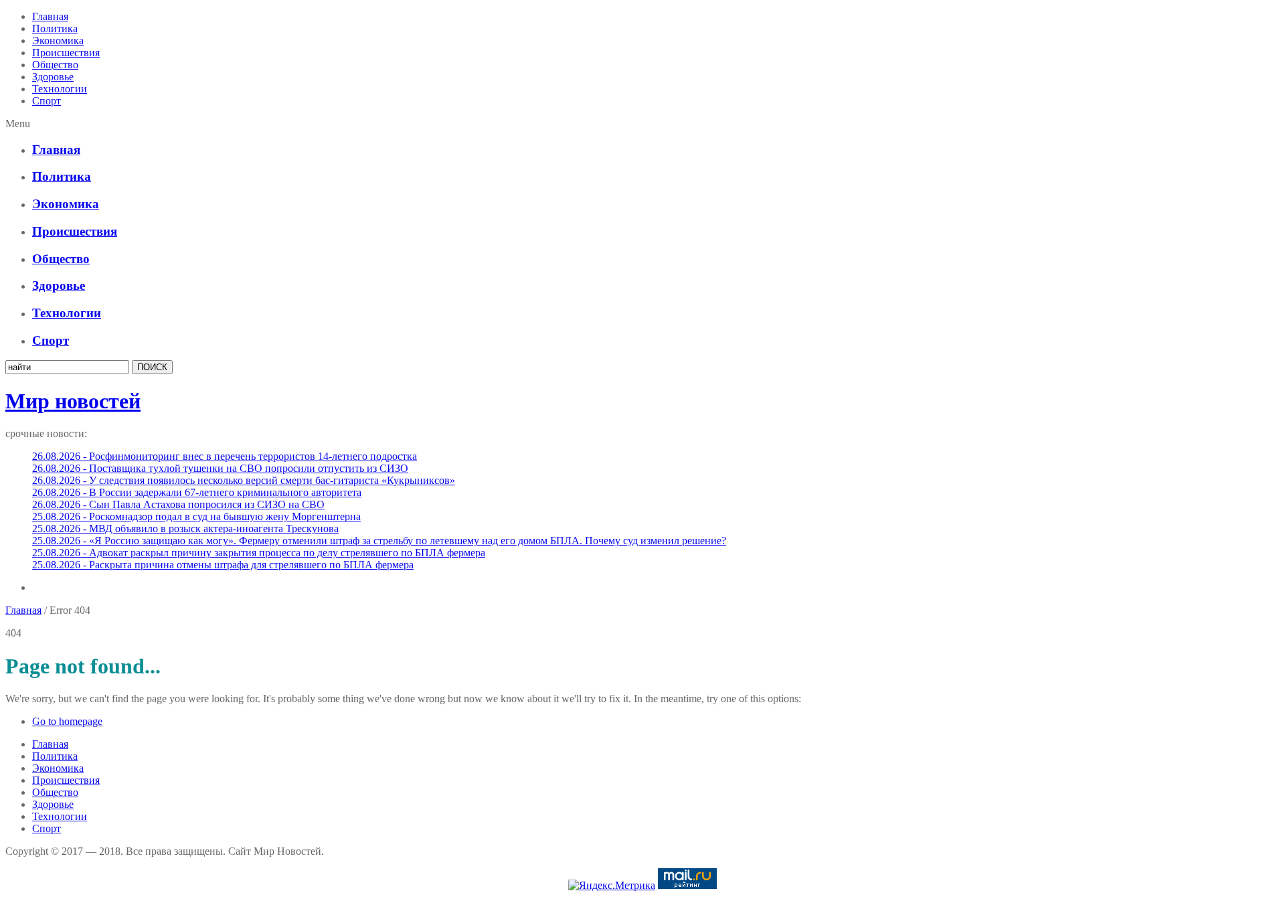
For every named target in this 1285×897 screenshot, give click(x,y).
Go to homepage (67, 721)
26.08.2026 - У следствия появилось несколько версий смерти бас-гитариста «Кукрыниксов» (243, 480)
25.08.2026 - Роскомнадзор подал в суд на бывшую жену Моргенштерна (196, 516)
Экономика (58, 40)
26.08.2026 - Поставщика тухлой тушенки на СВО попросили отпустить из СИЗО (220, 468)
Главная (50, 16)
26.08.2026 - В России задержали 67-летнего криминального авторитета (196, 492)
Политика (55, 28)
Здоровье (53, 76)
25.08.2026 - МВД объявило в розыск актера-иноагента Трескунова (185, 528)
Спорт (46, 100)
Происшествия (66, 52)
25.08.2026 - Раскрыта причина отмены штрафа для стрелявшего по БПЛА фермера (223, 564)
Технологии (59, 88)
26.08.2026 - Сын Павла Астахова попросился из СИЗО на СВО (178, 504)
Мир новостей (73, 401)
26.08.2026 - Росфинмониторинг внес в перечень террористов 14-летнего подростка (224, 456)
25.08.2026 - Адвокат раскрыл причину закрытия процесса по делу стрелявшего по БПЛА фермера (258, 552)
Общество (55, 64)
